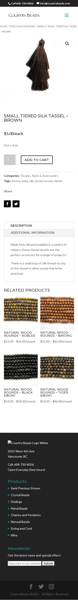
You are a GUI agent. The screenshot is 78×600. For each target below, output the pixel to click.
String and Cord (21, 528)
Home (3, 26)
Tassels (41, 26)
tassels (48, 181)
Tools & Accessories (22, 26)
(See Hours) (37, 470)
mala (25, 181)
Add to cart (36, 160)
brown (16, 181)
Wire (14, 535)
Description (21, 226)
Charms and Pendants (26, 515)
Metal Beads (19, 508)
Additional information (32, 233)
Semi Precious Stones (25, 488)
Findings (16, 502)
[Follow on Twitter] (16, 203)
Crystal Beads (20, 495)
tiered (58, 181)
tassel (38, 181)
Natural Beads (20, 522)
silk (31, 181)
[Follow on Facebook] (7, 203)
